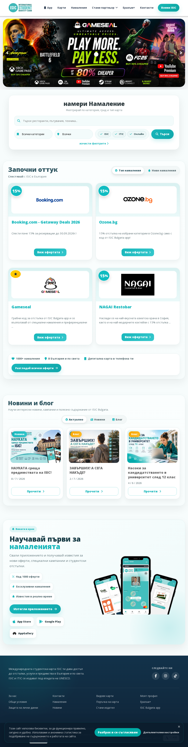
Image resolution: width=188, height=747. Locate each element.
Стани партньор (103, 7)
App (49, 7)
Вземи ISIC (168, 7)
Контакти (146, 7)
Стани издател (105, 707)
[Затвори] (179, 726)
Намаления (79, 7)
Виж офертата (48, 252)
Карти (61, 7)
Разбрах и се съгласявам (118, 732)
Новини (99, 419)
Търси (164, 134)
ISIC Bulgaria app (150, 707)
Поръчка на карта (107, 702)
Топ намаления (130, 170)
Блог (119, 419)
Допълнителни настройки (161, 732)
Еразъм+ (129, 7)
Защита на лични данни (23, 707)
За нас (13, 696)
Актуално (76, 419)
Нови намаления (164, 170)
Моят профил (148, 696)
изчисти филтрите (93, 143)
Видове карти (104, 696)
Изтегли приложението (33, 609)
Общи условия (18, 702)
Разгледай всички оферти (34, 368)
